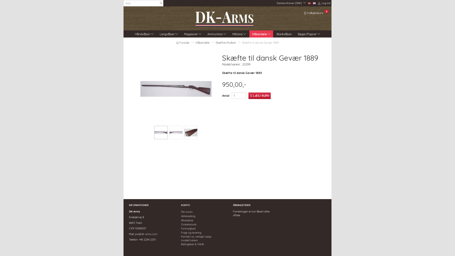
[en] (314, 3)
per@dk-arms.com (146, 234)
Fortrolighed (188, 228)
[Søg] (161, 3)
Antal (226, 95)
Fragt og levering (191, 232)
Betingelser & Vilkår (192, 244)
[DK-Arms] (224, 18)
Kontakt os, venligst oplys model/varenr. (196, 238)
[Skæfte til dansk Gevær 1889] (176, 88)
